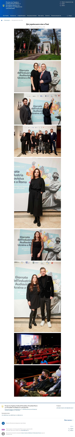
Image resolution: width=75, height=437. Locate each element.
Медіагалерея (7, 20)
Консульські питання (32, 15)
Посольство (13, 15)
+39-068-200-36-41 (69, 408)
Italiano (63, 5)
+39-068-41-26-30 (60, 408)
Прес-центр (41, 15)
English (63, 3)
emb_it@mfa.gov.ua (5, 415)
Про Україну (6, 15)
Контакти (47, 15)
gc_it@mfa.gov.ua (13, 415)
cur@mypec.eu (20, 415)
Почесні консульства (56, 15)
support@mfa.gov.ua (25, 430)
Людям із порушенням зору (67, 2)
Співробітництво (21, 15)
